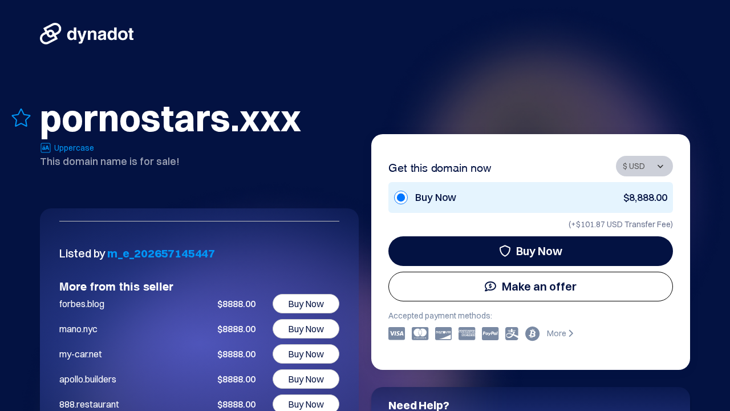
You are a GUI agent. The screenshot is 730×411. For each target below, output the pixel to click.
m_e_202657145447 (161, 253)
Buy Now (539, 251)
